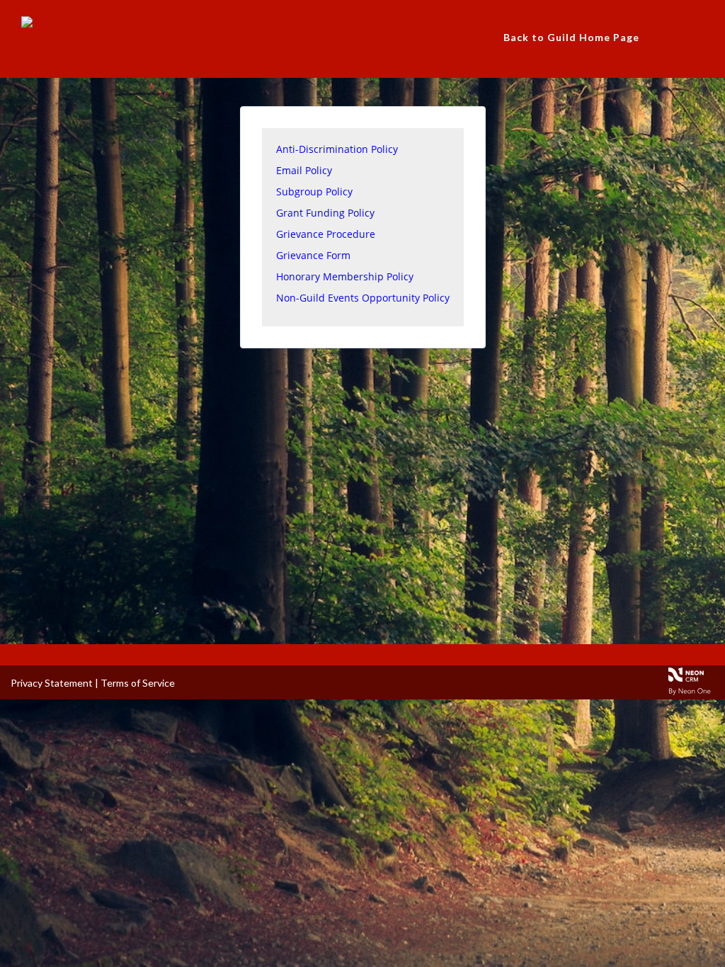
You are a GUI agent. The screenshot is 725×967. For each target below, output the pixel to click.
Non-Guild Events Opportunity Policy (363, 297)
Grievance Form (313, 255)
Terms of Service (138, 683)
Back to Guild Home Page (571, 37)
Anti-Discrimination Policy (337, 149)
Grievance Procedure (325, 234)
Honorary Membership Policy (344, 276)
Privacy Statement (52, 683)
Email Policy (304, 170)
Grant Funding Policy (325, 212)
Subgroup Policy (314, 191)
